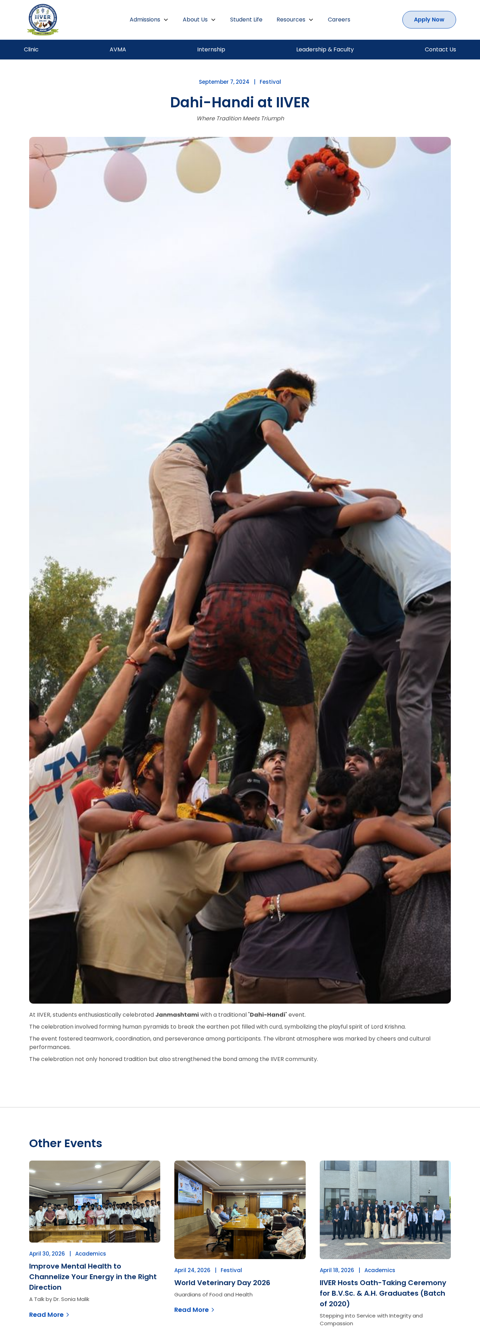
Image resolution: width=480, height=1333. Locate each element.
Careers (339, 19)
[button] (149, 19)
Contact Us (440, 49)
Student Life (246, 19)
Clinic (31, 49)
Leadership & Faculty (325, 49)
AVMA (118, 49)
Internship (211, 49)
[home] (66, 20)
